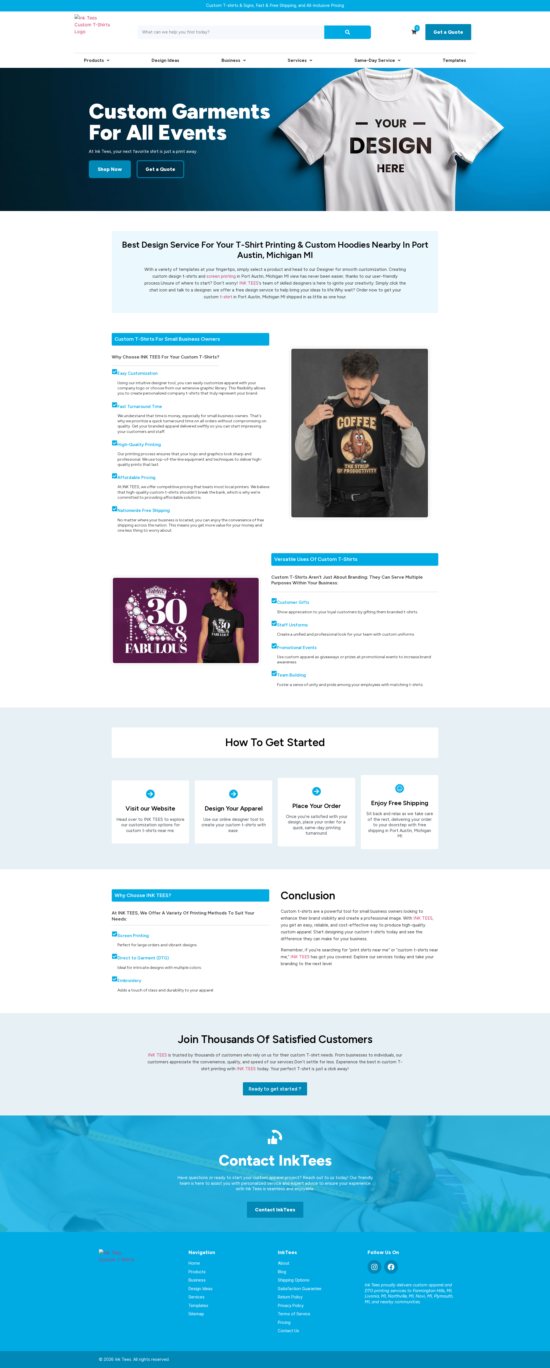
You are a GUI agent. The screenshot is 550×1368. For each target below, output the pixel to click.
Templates (454, 60)
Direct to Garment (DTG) (143, 958)
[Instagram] (374, 1267)
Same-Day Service (374, 60)
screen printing (221, 276)
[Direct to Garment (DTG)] (114, 956)
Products (94, 60)
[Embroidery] (114, 979)
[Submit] (347, 32)
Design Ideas (165, 60)
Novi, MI (424, 1296)
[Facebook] (391, 1267)
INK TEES (248, 283)
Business (230, 60)
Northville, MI (401, 1296)
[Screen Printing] (114, 934)
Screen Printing (133, 935)
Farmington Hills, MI (432, 1290)
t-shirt (226, 296)
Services (297, 60)
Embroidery (129, 980)
